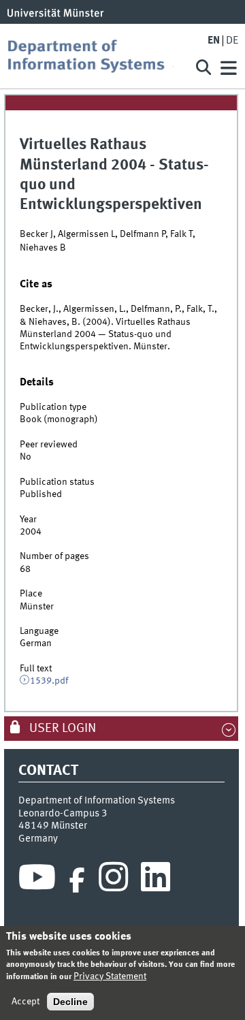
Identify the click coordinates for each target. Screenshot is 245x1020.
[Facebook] (77, 880)
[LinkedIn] (155, 880)
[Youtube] (37, 880)
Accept (25, 1001)
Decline (70, 1001)
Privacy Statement (110, 976)
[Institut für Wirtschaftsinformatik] (95, 56)
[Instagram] (113, 880)
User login (61, 728)
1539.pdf (49, 681)
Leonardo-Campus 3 (63, 813)
